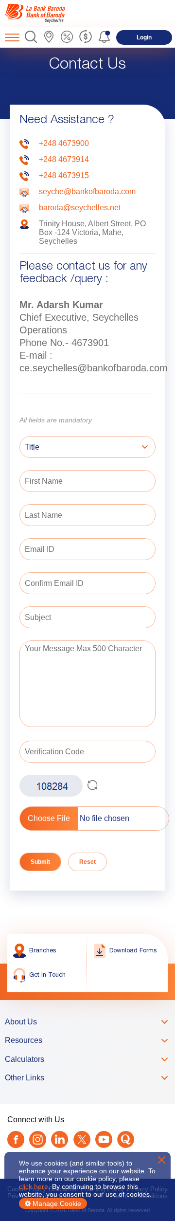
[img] (45, 13)
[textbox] (87, 481)
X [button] (162, 1160)
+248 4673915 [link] (64, 175)
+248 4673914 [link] (64, 159)
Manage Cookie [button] (56, 1203)
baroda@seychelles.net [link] (80, 207)
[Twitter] (81, 1140)
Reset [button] (87, 861)
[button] (31, 37)
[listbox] (87, 448)
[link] (45, 13)
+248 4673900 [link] (64, 143)
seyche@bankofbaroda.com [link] (87, 191)
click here (33, 1186)
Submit (40, 861)
